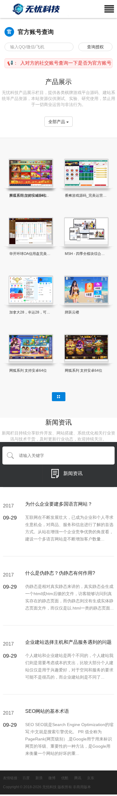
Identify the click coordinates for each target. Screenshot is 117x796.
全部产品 (57, 121)
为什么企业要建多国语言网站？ (58, 504)
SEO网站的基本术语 (47, 711)
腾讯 (77, 778)
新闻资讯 (72, 473)
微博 (52, 778)
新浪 (39, 778)
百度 (26, 778)
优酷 (64, 778)
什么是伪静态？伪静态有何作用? (60, 573)
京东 (90, 778)
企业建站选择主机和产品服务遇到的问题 (68, 642)
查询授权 (95, 46)
